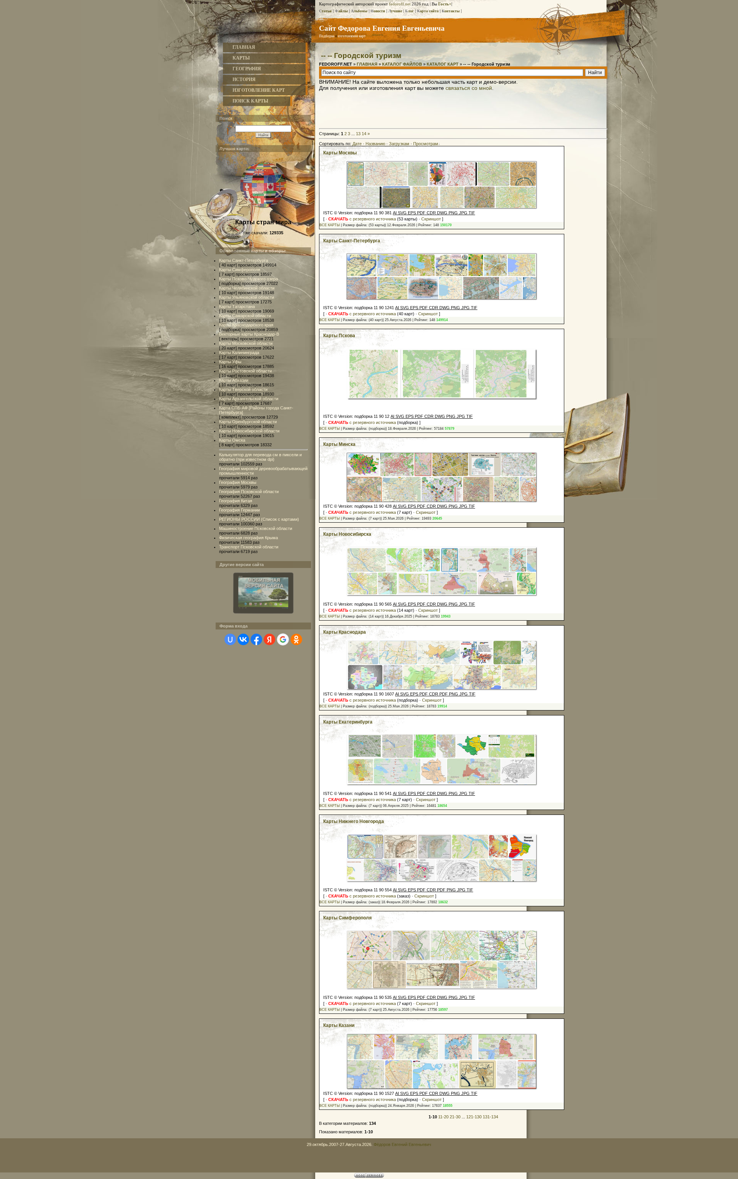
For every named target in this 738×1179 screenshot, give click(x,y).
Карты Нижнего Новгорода (353, 821)
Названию (375, 143)
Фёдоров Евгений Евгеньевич (402, 1144)
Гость (443, 4)
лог (409, 11)
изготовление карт (352, 36)
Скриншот (431, 219)
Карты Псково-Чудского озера (248, 279)
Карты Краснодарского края (246, 325)
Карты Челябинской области (246, 288)
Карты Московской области (246, 343)
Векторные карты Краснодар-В (249, 334)
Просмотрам (425, 143)
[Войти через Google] (283, 639)
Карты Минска (339, 444)
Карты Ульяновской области (246, 297)
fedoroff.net (400, 4)
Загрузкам (399, 143)
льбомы (359, 11)
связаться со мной (468, 88)
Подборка (326, 36)
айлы (341, 11)
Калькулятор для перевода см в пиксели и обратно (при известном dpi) (260, 457)
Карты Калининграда (239, 352)
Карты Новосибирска (347, 534)
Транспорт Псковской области (248, 547)
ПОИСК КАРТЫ (250, 101)
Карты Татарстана (237, 306)
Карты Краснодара (344, 632)
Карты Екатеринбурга (347, 722)
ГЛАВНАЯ (244, 47)
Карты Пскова (339, 335)
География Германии (239, 510)
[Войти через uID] (230, 639)
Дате (357, 143)
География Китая (235, 500)
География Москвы (237, 482)
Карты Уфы (230, 361)
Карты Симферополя (239, 269)
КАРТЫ (241, 58)
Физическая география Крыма (248, 537)
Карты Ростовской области (245, 371)
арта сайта (428, 11)
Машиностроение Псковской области (255, 528)
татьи (325, 11)
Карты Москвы (340, 153)
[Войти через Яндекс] (269, 639)
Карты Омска (232, 440)
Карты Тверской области (243, 389)
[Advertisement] (463, 108)
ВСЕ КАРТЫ (329, 225)
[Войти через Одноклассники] (296, 639)
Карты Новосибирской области (249, 431)
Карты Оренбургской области (248, 421)
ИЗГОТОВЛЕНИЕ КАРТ (259, 90)
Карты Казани (338, 1025)
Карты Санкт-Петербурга (243, 260)
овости (378, 11)
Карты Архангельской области (248, 398)
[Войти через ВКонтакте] (243, 639)
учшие (395, 11)
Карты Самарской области (245, 315)
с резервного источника (362, 219)
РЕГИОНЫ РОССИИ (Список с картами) (259, 519)
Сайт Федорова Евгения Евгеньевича (382, 28)
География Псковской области (249, 491)
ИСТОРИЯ (244, 79)
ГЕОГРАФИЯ (247, 68)
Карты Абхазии (233, 380)
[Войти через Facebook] (256, 639)
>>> (375, 36)
